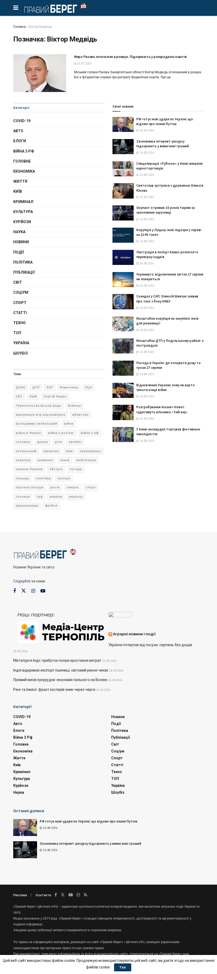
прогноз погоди (29, 487)
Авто (18, 131)
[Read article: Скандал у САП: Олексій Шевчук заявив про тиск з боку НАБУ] (123, 301)
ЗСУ (50, 387)
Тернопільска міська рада (38, 405)
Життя (20, 181)
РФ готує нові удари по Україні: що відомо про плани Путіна (164, 121)
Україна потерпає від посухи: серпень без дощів (150, 645)
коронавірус (90, 451)
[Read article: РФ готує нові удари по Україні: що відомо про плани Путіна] (123, 124)
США (33, 396)
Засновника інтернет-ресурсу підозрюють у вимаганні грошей (162, 143)
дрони (42, 442)
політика (43, 478)
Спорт (19, 303)
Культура (23, 212)
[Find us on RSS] (85, 895)
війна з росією (61, 433)
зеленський (26, 451)
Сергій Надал (55, 396)
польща (22, 478)
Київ (17, 191)
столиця (23, 496)
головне (23, 442)
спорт (91, 487)
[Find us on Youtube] (42, 591)
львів (65, 460)
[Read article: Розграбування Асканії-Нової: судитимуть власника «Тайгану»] (123, 412)
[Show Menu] (15, 8)
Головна (19, 27)
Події (18, 252)
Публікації (24, 272)
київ (69, 451)
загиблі (75, 442)
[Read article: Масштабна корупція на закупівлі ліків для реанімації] (123, 323)
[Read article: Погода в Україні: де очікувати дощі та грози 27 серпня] (123, 368)
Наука (19, 232)
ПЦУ (88, 387)
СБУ (19, 396)
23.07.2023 (83, 63)
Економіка (24, 171)
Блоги (19, 141)
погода (76, 469)
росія (55, 487)
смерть (72, 487)
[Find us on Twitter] (23, 591)
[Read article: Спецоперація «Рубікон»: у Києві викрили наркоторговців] (123, 168)
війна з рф (90, 433)
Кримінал (23, 202)
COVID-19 (21, 121)
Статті (20, 313)
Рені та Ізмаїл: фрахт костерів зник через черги (54, 689)
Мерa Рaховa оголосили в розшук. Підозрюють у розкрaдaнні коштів (130, 56)
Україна (21, 343)
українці (76, 496)
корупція (23, 460)
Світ (17, 282)
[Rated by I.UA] (120, 616)
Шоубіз (20, 353)
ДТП (36, 387)
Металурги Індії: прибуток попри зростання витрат (57, 660)
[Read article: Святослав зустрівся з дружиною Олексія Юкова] (123, 190)
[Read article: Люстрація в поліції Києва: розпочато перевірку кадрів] (123, 257)
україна (56, 496)
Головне (22, 161)
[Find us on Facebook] (14, 591)
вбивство (80, 414)
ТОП (17, 333)
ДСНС (20, 387)
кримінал (45, 460)
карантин (51, 451)
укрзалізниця (27, 505)
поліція (64, 478)
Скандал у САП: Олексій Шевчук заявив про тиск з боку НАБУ (167, 298)
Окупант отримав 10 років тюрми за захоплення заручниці (165, 210)
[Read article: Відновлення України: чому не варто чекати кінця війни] (123, 390)
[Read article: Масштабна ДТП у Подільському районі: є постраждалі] (123, 345)
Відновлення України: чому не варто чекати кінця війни (165, 387)
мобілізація (86, 460)
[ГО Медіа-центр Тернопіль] (61, 627)
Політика (23, 262)
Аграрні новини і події (134, 633)
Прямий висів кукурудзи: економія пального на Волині (60, 680)
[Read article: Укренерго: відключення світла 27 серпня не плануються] (123, 279)
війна (68, 423)
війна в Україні (28, 433)
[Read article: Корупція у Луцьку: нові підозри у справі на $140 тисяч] (123, 235)
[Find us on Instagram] (33, 591)
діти (58, 442)
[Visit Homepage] (55, 8)
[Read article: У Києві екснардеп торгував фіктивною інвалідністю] (123, 434)
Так (122, 967)
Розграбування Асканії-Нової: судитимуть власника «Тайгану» (161, 409)
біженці (74, 405)
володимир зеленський (36, 423)
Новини (21, 242)
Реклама (20, 895)
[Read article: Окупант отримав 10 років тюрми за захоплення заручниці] (123, 212)
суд (40, 496)
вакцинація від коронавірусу (40, 414)
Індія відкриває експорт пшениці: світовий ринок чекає (60, 670)
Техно (19, 323)
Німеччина (69, 387)
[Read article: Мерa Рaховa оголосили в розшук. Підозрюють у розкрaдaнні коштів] (39, 73)
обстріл (56, 469)
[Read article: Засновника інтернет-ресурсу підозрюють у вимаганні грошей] (123, 146)
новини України (29, 469)
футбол (51, 505)
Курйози (22, 222)
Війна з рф (23, 151)
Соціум (20, 292)
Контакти (43, 895)
